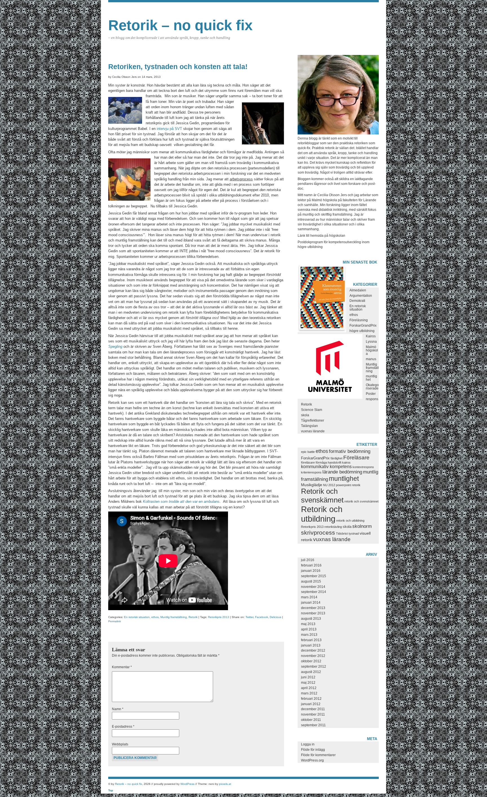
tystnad (354, 533)
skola (305, 415)
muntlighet (344, 478)
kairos (346, 462)
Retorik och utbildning (321, 513)
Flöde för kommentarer (318, 755)
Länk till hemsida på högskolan (321, 235)
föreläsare (308, 462)
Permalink (114, 621)
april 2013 (308, 629)
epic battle (308, 451)
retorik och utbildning (350, 520)
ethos (155, 617)
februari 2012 (311, 698)
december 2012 (313, 650)
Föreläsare (356, 457)
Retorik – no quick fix (180, 25)
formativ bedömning (349, 451)
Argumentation (360, 295)
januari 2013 (310, 645)
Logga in (308, 744)
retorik (356, 485)
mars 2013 (309, 634)
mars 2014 (309, 597)
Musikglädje (311, 484)
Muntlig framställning (173, 617)
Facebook (261, 617)
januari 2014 (310, 602)
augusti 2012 (311, 672)
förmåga (321, 462)
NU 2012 (329, 485)
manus (371, 359)
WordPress (187, 783)
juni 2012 (308, 677)
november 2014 (313, 586)
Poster (371, 393)
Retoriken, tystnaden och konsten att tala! (177, 66)
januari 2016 (310, 570)
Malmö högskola (372, 350)
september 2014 (313, 592)
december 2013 (313, 608)
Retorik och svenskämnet (322, 495)
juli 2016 (307, 560)
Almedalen (357, 290)
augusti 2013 (311, 618)
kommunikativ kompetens (326, 466)
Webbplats (120, 744)
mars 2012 (309, 693)
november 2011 (313, 714)
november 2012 (313, 655)
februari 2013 (311, 640)
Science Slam (311, 409)
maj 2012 (308, 682)
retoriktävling (333, 526)
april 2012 (308, 688)
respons (372, 399)
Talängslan (309, 426)
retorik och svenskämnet (361, 501)
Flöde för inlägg (313, 749)
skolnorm (362, 526)
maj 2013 (308, 624)
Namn (117, 709)
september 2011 (313, 725)
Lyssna (371, 341)
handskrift (334, 462)
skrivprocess (318, 532)
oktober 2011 (311, 719)
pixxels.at (225, 783)
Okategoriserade (372, 386)
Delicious (275, 617)
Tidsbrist (342, 533)
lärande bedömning (342, 472)
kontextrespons (363, 467)
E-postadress (123, 726)
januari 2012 (310, 704)
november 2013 (313, 613)
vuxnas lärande (313, 431)
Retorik (193, 617)
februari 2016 (311, 565)
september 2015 (313, 576)
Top (110, 790)
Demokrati (357, 300)
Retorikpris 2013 (218, 617)
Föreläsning (358, 320)
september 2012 (313, 666)
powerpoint (343, 485)
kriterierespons (311, 472)
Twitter (249, 617)
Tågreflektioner (312, 420)
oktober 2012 (311, 661)
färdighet (336, 458)
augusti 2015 (311, 581)
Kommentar (122, 667)
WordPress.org (312, 760)
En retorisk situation (137, 617)
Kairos (371, 336)
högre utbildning (362, 331)
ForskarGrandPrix (363, 325)
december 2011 (313, 709)
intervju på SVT (169, 129)
